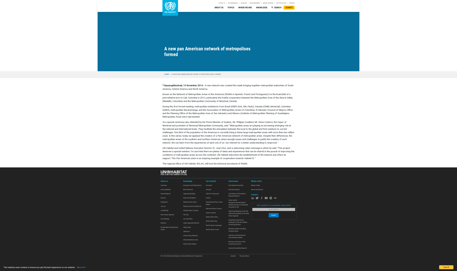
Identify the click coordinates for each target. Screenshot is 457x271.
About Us (219, 7)
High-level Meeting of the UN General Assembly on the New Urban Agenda (238, 213)
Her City (186, 215)
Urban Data (187, 227)
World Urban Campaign (214, 225)
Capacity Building (189, 194)
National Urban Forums (214, 208)
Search (277, 7)
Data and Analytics (189, 198)
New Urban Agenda (167, 215)
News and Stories (257, 189)
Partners (163, 223)
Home (166, 74)
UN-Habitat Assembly (235, 185)
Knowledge (261, 7)
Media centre (268, 3)
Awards (208, 189)
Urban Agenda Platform (191, 223)
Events (292, 3)
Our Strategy (165, 219)
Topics (231, 7)
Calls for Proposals (212, 194)
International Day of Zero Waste (214, 203)
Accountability (166, 189)
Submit (273, 215)
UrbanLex (186, 231)
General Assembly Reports (237, 248)
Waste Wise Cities (212, 217)
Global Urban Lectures (191, 210)
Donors (244, 3)
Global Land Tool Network (192, 206)
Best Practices (188, 189)
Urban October (211, 213)
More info (81, 267)
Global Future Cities (190, 202)
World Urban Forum (212, 229)
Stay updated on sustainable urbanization (274, 205)
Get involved (281, 3)
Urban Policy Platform (190, 235)
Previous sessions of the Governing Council (236, 243)
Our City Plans (188, 219)
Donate (289, 7)
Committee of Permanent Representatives (237, 195)
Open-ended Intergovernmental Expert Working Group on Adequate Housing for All (238, 203)
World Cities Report (189, 244)
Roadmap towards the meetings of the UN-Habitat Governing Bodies (237, 222)
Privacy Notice (244, 256)
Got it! (446, 267)
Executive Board (233, 189)
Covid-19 (222, 3)
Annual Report (165, 194)
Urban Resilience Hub (190, 240)
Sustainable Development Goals (169, 228)
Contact (233, 256)
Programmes (255, 3)
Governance (233, 3)
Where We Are (245, 7)
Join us (163, 206)
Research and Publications (192, 185)
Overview (164, 185)
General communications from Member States (237, 236)
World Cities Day (211, 221)
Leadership (164, 210)
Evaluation (164, 202)
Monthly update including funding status (237, 230)
